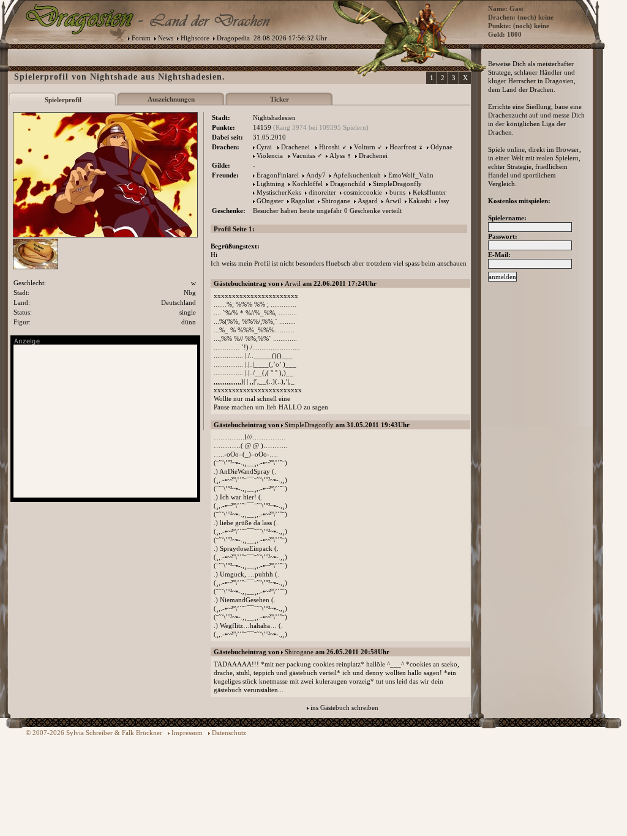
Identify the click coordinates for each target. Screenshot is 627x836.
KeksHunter (429, 192)
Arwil (393, 200)
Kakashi (419, 200)
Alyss (337, 155)
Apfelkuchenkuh (357, 175)
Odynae (441, 147)
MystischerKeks (279, 192)
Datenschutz (229, 732)
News (165, 38)
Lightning (271, 183)
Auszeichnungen (171, 99)
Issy (443, 200)
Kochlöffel (307, 183)
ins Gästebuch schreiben (344, 707)
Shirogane (335, 200)
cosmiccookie (363, 192)
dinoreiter (322, 192)
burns (397, 192)
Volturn (364, 147)
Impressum (187, 732)
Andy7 (316, 175)
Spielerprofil (63, 99)
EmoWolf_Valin (411, 175)
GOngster (270, 200)
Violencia (270, 155)
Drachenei (295, 147)
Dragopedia (233, 38)
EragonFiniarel (278, 175)
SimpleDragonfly (397, 183)
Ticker (279, 99)
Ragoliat (302, 200)
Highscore (195, 38)
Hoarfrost (402, 147)
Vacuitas (303, 155)
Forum (141, 38)
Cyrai (264, 147)
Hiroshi (329, 147)
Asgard (368, 200)
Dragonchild (348, 183)
